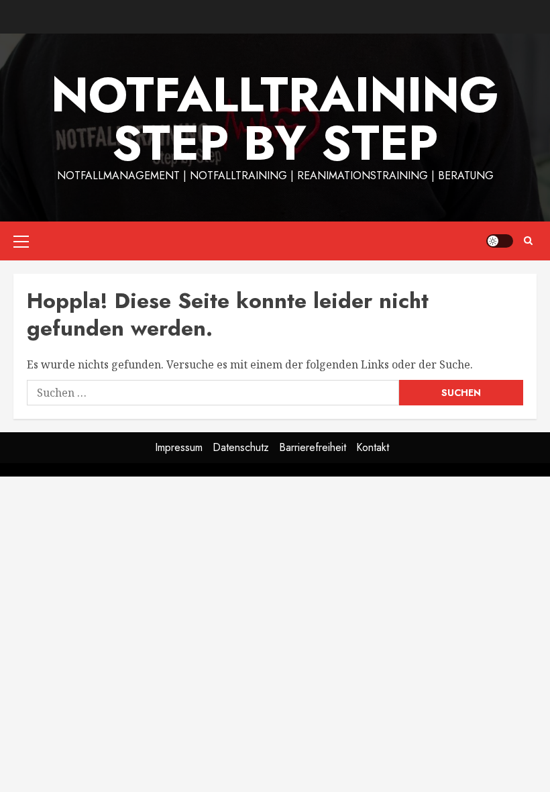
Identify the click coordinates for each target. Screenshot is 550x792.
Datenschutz (241, 447)
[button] (21, 241)
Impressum (179, 447)
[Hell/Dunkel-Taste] (499, 241)
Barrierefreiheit (312, 447)
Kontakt (372, 447)
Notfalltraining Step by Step (275, 119)
